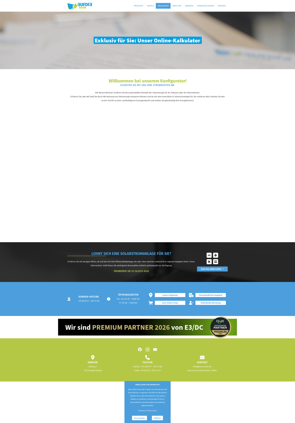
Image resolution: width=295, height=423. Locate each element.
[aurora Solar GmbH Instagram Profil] (147, 349)
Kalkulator (163, 6)
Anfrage (222, 6)
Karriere (189, 6)
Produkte (138, 6)
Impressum (192, 370)
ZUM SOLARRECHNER (211, 269)
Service (150, 6)
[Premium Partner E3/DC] (147, 327)
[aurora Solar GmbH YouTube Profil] (155, 349)
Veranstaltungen (205, 6)
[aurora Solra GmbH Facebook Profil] (140, 349)
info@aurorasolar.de (202, 366)
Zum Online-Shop (170, 303)
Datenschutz (204, 370)
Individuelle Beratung (211, 303)
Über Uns (176, 6)
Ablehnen (157, 418)
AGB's (214, 370)
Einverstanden (139, 418)
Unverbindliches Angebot (210, 295)
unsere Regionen (170, 295)
